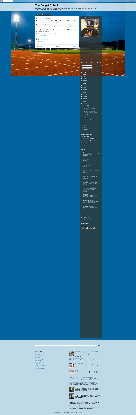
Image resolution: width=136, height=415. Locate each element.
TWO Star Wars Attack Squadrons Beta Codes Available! (86, 394)
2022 (84, 80)
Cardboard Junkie (87, 175)
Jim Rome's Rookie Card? (80, 363)
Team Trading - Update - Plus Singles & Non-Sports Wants (81, 405)
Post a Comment (41, 41)
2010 (84, 100)
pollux (72, 412)
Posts (84, 65)
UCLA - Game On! (87, 116)
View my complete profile (86, 219)
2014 (84, 92)
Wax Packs (37, 360)
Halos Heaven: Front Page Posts (90, 187)
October (85, 122)
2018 (84, 85)
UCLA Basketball (43, 35)
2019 (84, 83)
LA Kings (37, 363)
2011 (84, 98)
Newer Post (39, 46)
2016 (84, 89)
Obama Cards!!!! (87, 114)
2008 (84, 103)
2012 (84, 96)
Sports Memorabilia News (88, 200)
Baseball (37, 357)
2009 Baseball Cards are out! (81, 387)
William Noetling (86, 217)
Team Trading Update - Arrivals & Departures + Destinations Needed (83, 382)
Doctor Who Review (39, 355)
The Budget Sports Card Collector (90, 181)
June (85, 129)
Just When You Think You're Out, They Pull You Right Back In (82, 401)
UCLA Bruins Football (39, 370)
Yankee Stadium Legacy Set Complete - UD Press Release (90, 112)
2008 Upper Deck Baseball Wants (76, 358)
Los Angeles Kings (39, 362)
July (85, 127)
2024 (84, 76)
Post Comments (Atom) (60, 50)
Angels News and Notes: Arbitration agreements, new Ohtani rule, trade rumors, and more (89, 189)
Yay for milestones (86, 159)
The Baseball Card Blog (88, 206)
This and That (78, 370)
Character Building (39, 368)
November (86, 107)
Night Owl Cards (86, 158)
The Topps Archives (87, 162)
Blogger (80, 412)
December (86, 105)
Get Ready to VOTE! (88, 119)
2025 (84, 74)
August (85, 125)
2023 (84, 78)
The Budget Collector (47, 5)
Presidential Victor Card (88, 118)
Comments (85, 67)
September (86, 123)
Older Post (75, 46)
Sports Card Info (86, 152)
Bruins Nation (86, 194)
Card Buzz (85, 169)
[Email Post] (55, 33)
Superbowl (37, 351)
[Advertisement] (91, 50)
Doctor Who (37, 354)
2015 (84, 91)
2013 (84, 94)
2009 (84, 101)
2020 (84, 82)
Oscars (36, 366)
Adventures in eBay (39, 352)
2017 (84, 87)
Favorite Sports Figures (40, 365)
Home (57, 46)
